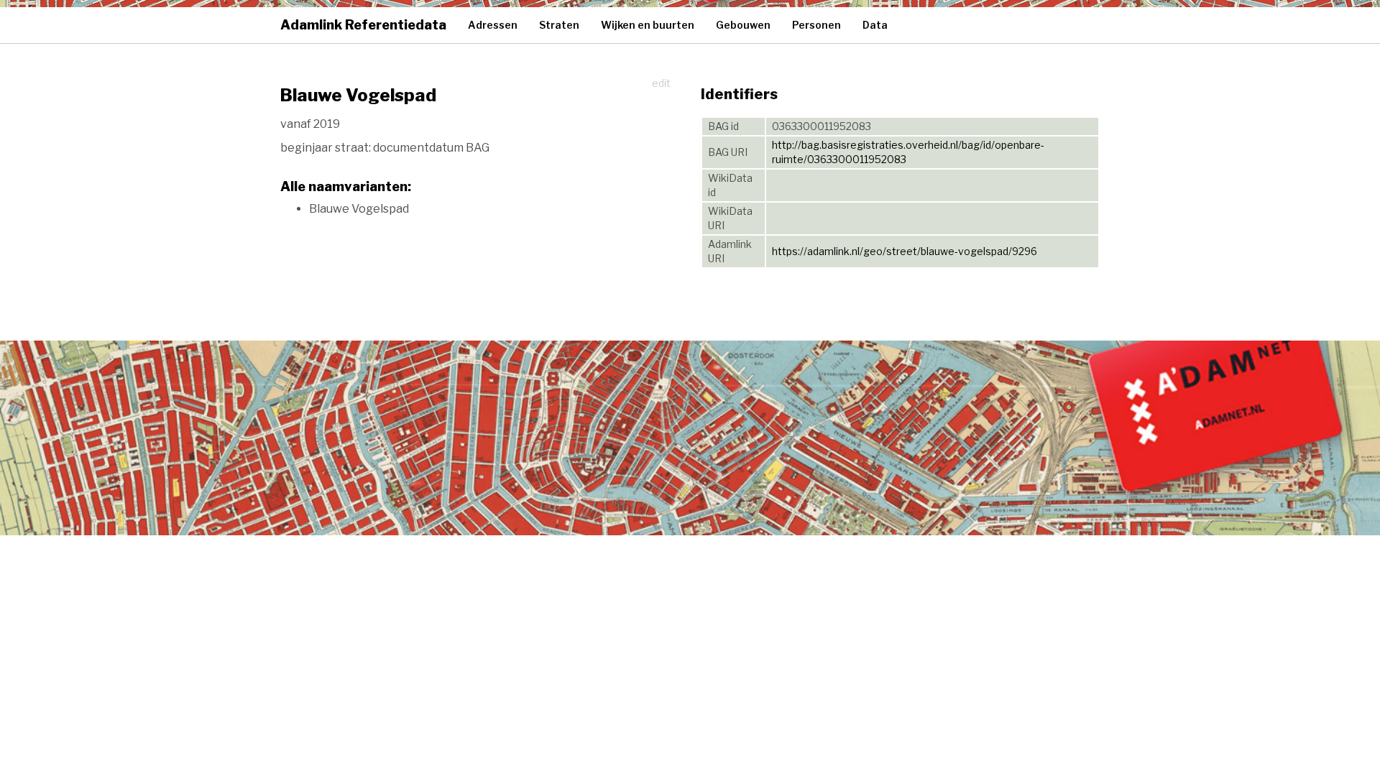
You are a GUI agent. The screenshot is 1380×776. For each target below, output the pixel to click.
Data (875, 25)
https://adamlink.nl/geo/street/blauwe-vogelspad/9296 (904, 251)
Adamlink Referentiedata (363, 24)
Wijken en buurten (647, 25)
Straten (559, 25)
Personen (816, 25)
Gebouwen (743, 25)
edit (661, 83)
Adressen (493, 25)
